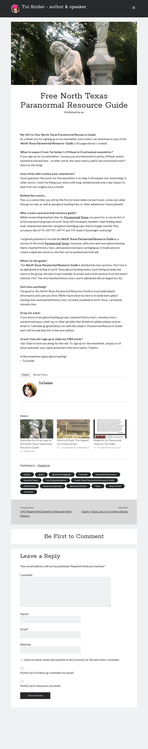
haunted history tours (106, 474)
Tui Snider (46, 383)
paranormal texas (78, 486)
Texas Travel (115, 486)
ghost (41, 474)
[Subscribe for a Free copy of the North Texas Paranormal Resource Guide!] (36, 428)
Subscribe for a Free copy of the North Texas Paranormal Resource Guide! (36, 444)
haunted (83, 474)
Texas (98, 486)
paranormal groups (52, 486)
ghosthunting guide (61, 474)
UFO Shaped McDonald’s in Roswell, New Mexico (46, 513)
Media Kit (43, 465)
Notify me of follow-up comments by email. (47, 672)
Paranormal (29, 486)
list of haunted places (56, 480)
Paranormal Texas (76, 217)
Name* (24, 614)
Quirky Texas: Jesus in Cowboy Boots (104, 511)
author (27, 474)
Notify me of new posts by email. (40, 685)
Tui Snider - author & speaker (54, 7)
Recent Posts (40, 374)
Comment (26, 575)
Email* (24, 629)
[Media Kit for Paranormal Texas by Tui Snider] (110, 428)
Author (25, 374)
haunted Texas (31, 480)
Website (25, 644)
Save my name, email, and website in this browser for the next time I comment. (71, 659)
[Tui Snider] (29, 396)
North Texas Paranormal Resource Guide (94, 480)
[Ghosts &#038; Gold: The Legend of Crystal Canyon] (73, 428)
